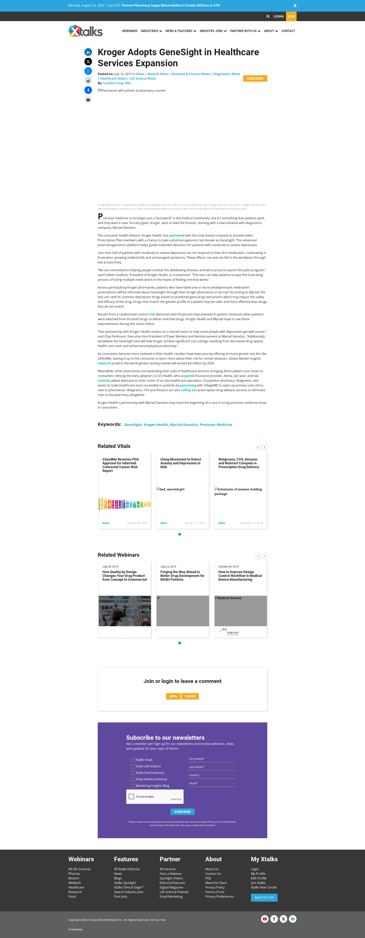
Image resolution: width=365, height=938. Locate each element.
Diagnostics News (226, 74)
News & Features (179, 31)
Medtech (74, 883)
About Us (212, 869)
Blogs (118, 878)
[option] (125, 491)
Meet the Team (216, 883)
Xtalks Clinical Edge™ (128, 887)
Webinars (129, 31)
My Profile (258, 874)
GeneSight (133, 424)
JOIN (291, 16)
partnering (188, 385)
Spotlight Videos (171, 878)
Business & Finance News (191, 74)
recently (104, 380)
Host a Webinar (171, 874)
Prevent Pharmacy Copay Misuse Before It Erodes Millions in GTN (171, 5)
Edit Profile (259, 878)
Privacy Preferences (219, 896)
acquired (187, 376)
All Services (168, 869)
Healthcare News (113, 78)
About (269, 31)
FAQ (208, 878)
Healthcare (76, 887)
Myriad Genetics (184, 424)
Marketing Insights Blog (152, 786)
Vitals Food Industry (150, 773)
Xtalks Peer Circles (264, 887)
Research (75, 892)
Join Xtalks (258, 883)
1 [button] (180, 534)
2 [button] (185, 534)
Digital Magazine (171, 887)
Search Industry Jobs (129, 892)
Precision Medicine (216, 424)
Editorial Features (172, 883)
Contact (288, 31)
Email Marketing (171, 896)
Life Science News (142, 78)
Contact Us (213, 874)
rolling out (189, 390)
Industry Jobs (211, 31)
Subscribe (255, 78)
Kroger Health (156, 424)
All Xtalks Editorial (126, 869)
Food (72, 896)
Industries (149, 31)
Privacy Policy (215, 887)
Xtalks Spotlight (125, 883)
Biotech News (158, 74)
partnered (176, 235)
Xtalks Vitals (144, 760)
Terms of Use (214, 892)
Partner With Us (243, 31)
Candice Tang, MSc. (117, 83)
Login (255, 869)
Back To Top (264, 898)
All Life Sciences (79, 869)
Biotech (73, 878)
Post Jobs (120, 896)
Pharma (74, 874)
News (140, 74)
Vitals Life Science (148, 766)
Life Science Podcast (174, 892)
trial (152, 314)
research (104, 363)
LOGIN (279, 16)
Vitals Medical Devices (151, 779)
